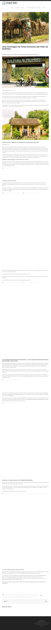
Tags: (3, 594)
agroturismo (6, 594)
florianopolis (24, 595)
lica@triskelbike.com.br (42, 621)
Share (41, 595)
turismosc (21, 597)
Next (46, 601)
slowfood (3, 597)
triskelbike (7, 597)
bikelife (20, 594)
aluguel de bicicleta (11, 594)
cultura (11, 595)
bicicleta (16, 594)
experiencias (20, 595)
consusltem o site (23, 581)
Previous (5, 601)
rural (30, 595)
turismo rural (11, 597)
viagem (30, 597)
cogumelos (7, 595)
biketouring (26, 594)
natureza (27, 595)
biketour (23, 594)
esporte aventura (15, 595)
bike (18, 594)
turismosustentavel (26, 597)
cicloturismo (36, 594)
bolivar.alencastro (31, 594)
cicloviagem (4, 595)
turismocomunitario (16, 597)
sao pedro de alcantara (34, 595)
